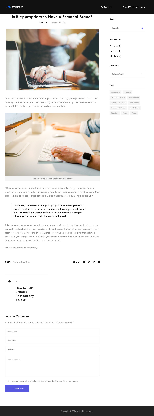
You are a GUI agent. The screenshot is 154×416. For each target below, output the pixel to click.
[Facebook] (84, 262)
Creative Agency (118, 97)
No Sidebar (134, 103)
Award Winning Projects (134, 7)
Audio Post (115, 92)
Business (115, 46)
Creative (42, 23)
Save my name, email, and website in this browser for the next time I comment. (43, 381)
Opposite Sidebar (118, 108)
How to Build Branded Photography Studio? (25, 291)
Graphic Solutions (21, 262)
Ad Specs (105, 7)
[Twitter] (89, 262)
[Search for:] (127, 28)
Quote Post (134, 108)
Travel (125, 113)
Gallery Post (134, 97)
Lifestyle (115, 56)
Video (134, 113)
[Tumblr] (99, 262)
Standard (115, 113)
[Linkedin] (94, 262)
